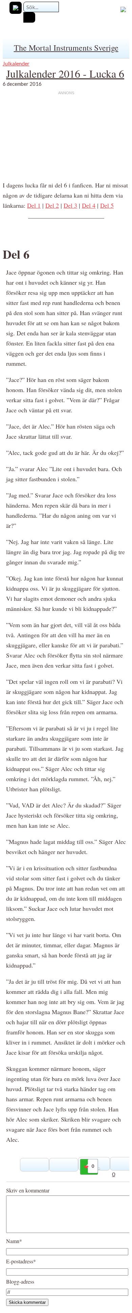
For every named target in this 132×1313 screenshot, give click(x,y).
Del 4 (88, 205)
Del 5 (107, 205)
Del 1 (34, 205)
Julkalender (16, 63)
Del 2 (52, 205)
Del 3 (70, 205)
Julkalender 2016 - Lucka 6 (65, 73)
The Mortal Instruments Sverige (66, 47)
